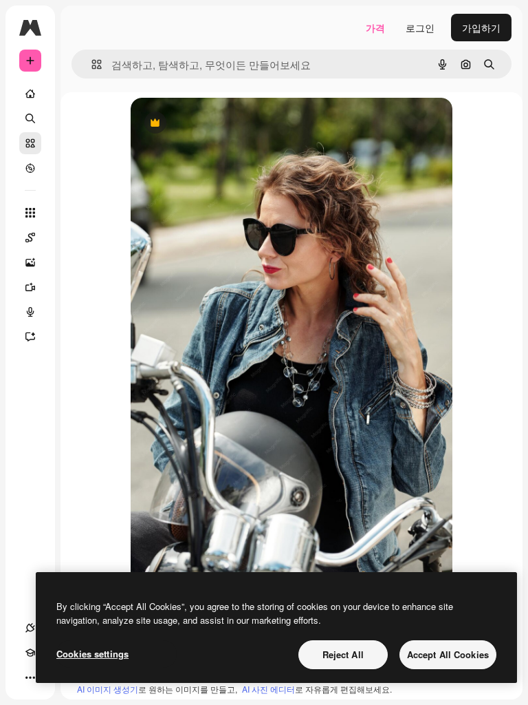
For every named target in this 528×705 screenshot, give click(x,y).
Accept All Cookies (448, 654)
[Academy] (30, 653)
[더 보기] (30, 677)
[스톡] (30, 143)
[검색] (30, 118)
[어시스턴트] (30, 337)
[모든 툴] (30, 213)
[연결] (30, 628)
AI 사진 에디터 (268, 689)
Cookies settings (92, 653)
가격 (375, 27)
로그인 (420, 27)
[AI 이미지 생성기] (30, 262)
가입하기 (481, 27)
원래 (209, 123)
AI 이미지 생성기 (107, 689)
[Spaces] (30, 238)
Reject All (343, 654)
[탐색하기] (30, 168)
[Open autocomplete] (91, 64)
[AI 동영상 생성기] (30, 287)
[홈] (30, 94)
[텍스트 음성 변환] (30, 312)
